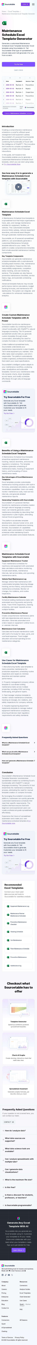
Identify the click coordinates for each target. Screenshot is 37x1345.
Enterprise (5, 1297)
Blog (3, 1304)
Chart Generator (25, 1297)
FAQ (21, 1309)
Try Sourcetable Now (12, 164)
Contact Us (9, 1122)
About (4, 1285)
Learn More (17, 1250)
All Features (23, 1320)
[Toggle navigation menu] (33, 4)
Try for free (18, 64)
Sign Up (25, 4)
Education (5, 1300)
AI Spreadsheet (7, 1327)
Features (5, 1316)
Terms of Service (7, 1337)
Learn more (18, 70)
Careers (4, 1289)
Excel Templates (13, 11)
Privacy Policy (19, 1337)
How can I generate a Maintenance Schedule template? (17, 762)
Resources (23, 1282)
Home (4, 11)
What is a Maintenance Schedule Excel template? (15, 744)
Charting (4, 1331)
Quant (25, 1304)
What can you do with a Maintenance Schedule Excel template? (15, 753)
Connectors (23, 1285)
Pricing (4, 1293)
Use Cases (23, 1300)
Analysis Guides (25, 1289)
